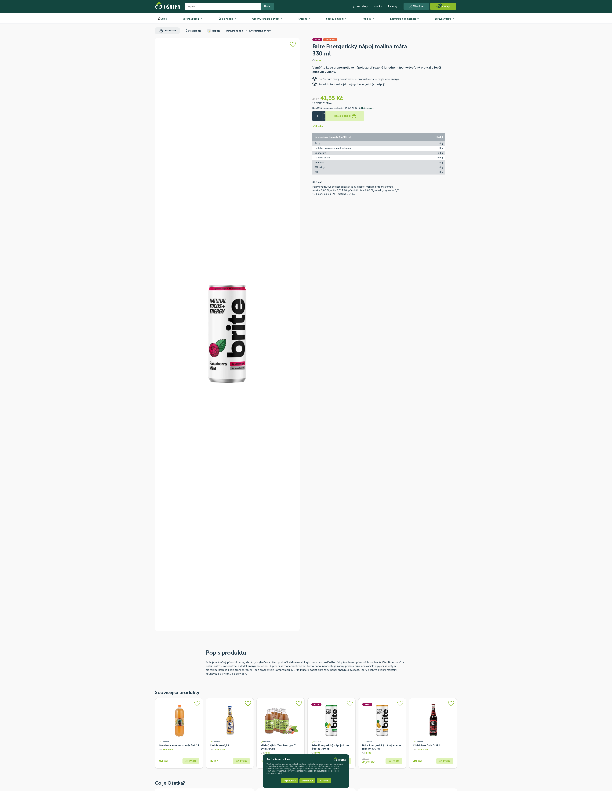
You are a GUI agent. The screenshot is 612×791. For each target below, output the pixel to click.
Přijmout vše (290, 781)
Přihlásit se (418, 6)
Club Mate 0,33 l (220, 745)
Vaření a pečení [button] (191, 19)
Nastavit (324, 781)
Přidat (192, 761)
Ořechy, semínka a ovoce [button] (265, 19)
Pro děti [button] (367, 19)
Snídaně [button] (303, 19)
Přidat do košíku (342, 116)
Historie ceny (367, 108)
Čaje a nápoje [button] (226, 19)
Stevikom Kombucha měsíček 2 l (179, 745)
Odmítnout (307, 781)
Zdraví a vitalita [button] (443, 19)
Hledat (267, 6)
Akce (164, 19)
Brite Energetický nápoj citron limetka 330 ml (330, 747)
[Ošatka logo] (167, 6)
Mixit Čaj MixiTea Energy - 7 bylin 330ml (278, 747)
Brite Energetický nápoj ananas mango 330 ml (381, 747)
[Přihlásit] (292, 44)
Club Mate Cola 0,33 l (426, 745)
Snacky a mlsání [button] (334, 19)
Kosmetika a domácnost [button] (403, 19)
